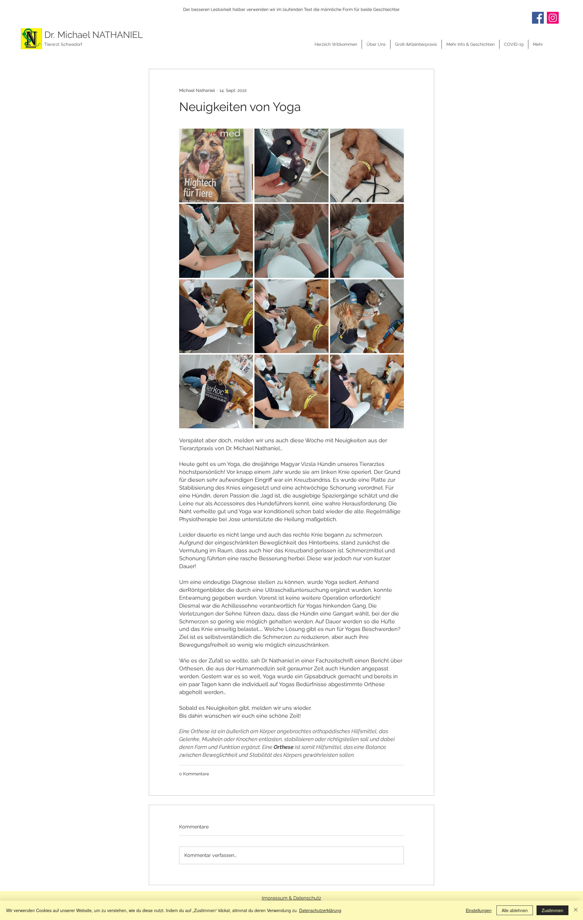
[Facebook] (538, 18)
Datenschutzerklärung (320, 910)
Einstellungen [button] (479, 910)
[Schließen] (575, 910)
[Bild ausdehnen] (216, 165)
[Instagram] (553, 18)
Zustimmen (552, 910)
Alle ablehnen (515, 910)
